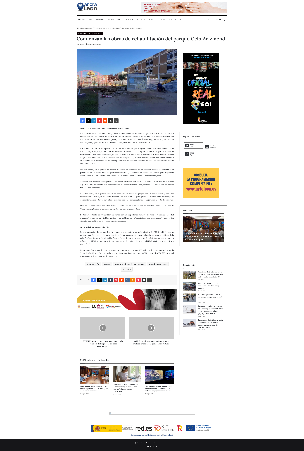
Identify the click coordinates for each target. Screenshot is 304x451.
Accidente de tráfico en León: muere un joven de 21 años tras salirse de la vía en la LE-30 (210, 274)
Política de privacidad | (139, 435)
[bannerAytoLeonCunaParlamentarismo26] (201, 197)
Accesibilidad (168, 435)
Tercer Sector (175, 20)
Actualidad (88, 28)
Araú (108, 264)
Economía (127, 20)
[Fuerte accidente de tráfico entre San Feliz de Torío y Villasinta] (189, 286)
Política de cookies (155, 435)
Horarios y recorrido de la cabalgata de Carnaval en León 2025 (210, 297)
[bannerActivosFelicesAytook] (127, 299)
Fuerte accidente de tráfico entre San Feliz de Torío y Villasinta (209, 285)
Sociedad (139, 20)
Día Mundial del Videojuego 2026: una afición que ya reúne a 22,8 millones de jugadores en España (158, 388)
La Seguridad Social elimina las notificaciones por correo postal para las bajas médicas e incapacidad (126, 387)
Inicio (80, 28)
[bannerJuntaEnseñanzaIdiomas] (201, 123)
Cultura (151, 20)
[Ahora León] (87, 6)
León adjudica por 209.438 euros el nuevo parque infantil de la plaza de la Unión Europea (94, 388)
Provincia (100, 20)
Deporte (162, 20)
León (91, 20)
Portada (81, 20)
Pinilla (127, 269)
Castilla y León (113, 20)
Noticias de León (95, 33)
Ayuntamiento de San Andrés (130, 264)
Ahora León (93, 264)
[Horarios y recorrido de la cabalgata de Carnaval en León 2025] (189, 298)
